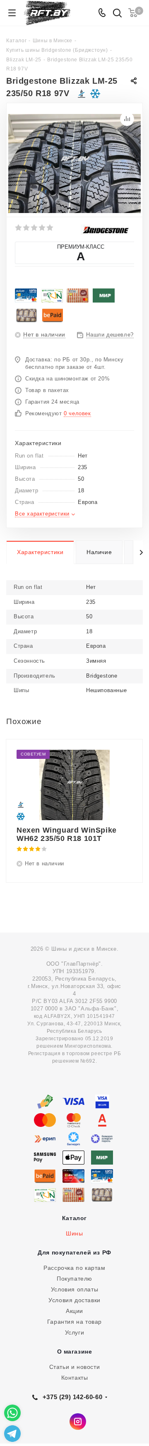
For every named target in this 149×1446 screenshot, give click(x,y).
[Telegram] (12, 1433)
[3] (34, 227)
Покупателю (74, 1278)
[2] (27, 227)
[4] (42, 227)
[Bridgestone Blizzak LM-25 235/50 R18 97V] (74, 163)
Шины (74, 1233)
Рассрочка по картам (74, 1267)
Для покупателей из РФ (74, 1252)
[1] (19, 227)
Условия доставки (74, 1300)
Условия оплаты (74, 1289)
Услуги (74, 1332)
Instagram (78, 1421)
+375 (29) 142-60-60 (72, 1396)
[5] (50, 227)
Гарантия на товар (74, 1321)
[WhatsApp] (12, 1413)
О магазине (74, 1351)
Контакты (74, 1377)
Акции (74, 1311)
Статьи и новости (74, 1367)
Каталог (74, 1218)
